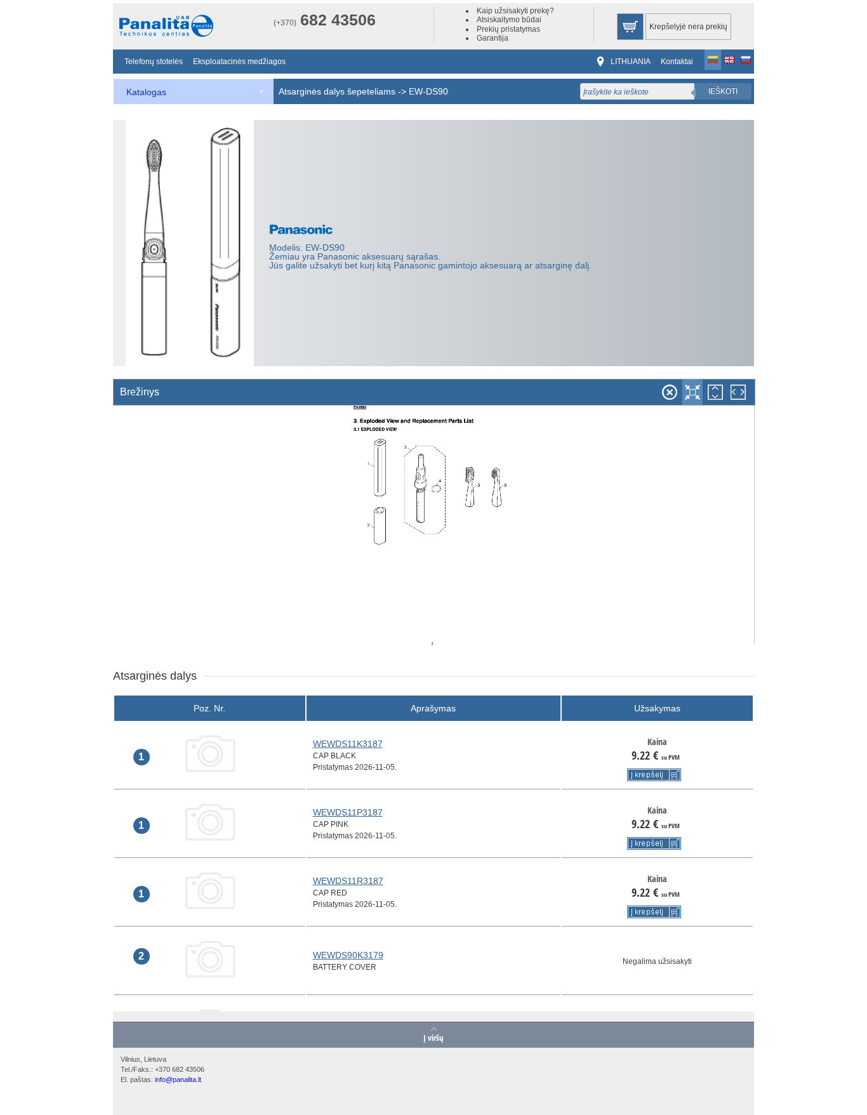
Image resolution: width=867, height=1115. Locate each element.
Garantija (492, 38)
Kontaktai (677, 61)
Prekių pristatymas (508, 29)
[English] (729, 59)
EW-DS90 (428, 91)
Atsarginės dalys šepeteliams (337, 91)
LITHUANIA (631, 61)
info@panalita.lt (178, 1079)
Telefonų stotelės (153, 61)
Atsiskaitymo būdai (509, 19)
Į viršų (433, 1037)
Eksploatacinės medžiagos (239, 61)
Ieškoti (723, 91)
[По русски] (746, 59)
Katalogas (146, 92)
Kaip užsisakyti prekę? (515, 10)
